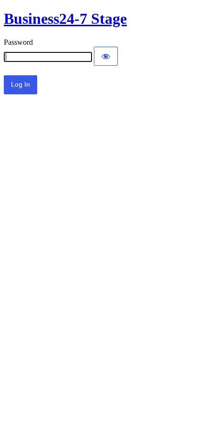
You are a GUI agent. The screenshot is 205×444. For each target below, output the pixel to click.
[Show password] (106, 56)
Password (18, 42)
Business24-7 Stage (65, 18)
